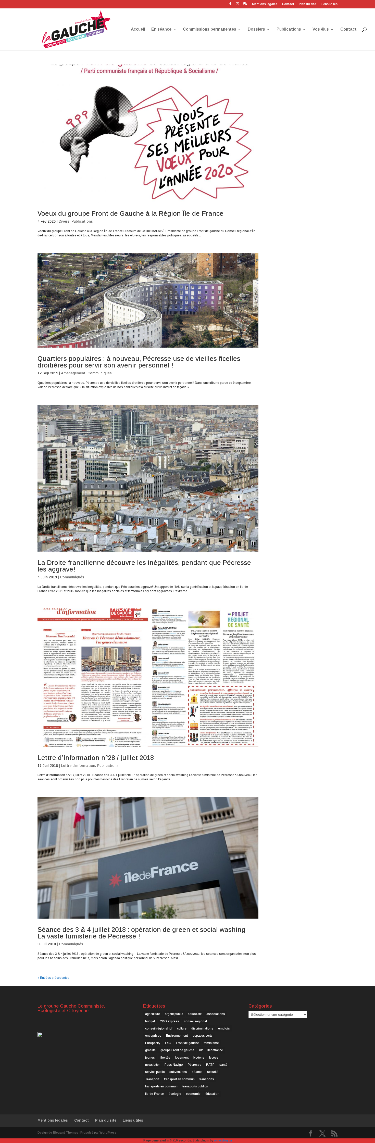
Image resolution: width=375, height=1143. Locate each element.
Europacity (152, 1043)
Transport (152, 1079)
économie (193, 1094)
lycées (213, 1057)
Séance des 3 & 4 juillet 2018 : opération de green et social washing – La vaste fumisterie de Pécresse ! (144, 933)
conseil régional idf (158, 1028)
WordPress (107, 1132)
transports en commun (161, 1086)
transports (206, 1079)
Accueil (138, 29)
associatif (195, 1014)
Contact (288, 4)
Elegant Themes (65, 1132)
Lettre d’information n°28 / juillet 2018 (96, 757)
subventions (178, 1072)
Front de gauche (187, 1043)
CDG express (169, 1021)
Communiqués (100, 373)
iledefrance (215, 1050)
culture (181, 1028)
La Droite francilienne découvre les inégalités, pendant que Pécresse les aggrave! (144, 566)
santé (223, 1064)
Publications (289, 29)
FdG (168, 1043)
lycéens (198, 1057)
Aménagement (73, 373)
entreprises (153, 1035)
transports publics (195, 1086)
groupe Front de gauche (177, 1050)
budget (150, 1021)
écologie (175, 1094)
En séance (161, 29)
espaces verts (202, 1035)
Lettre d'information (78, 766)
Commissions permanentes (209, 29)
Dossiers (256, 29)
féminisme (211, 1043)
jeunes (150, 1057)
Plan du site (307, 4)
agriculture (152, 1014)
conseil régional (195, 1021)
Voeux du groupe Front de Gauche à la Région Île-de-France (130, 213)
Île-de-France (154, 1094)
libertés (165, 1057)
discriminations (202, 1028)
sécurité (212, 1072)
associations (215, 1014)
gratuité (150, 1050)
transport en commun (179, 1079)
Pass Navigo (174, 1064)
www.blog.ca (223, 1140)
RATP (210, 1064)
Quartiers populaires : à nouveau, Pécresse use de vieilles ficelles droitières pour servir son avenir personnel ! (139, 362)
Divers (64, 221)
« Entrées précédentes (53, 978)
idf (201, 1050)
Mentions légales (264, 4)
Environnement (177, 1035)
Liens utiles (329, 4)
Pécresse (194, 1064)
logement (182, 1057)
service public (155, 1072)
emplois (224, 1028)
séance (197, 1072)
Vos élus (320, 29)
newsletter (152, 1064)
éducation (212, 1094)
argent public (174, 1014)
